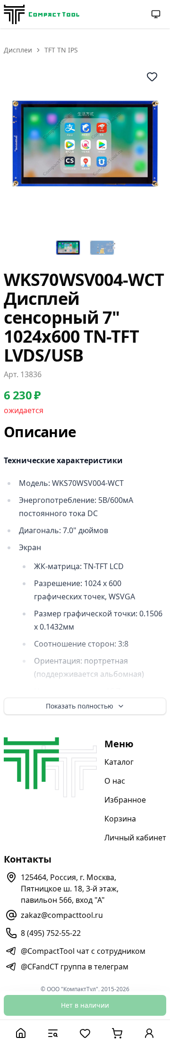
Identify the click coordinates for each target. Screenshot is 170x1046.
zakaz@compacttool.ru (62, 915)
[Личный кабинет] (149, 1033)
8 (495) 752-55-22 (51, 933)
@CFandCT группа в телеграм (74, 966)
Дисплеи (18, 49)
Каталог (119, 762)
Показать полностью (79, 705)
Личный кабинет (135, 837)
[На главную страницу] (41, 14)
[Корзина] (117, 1033)
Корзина (120, 818)
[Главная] (21, 1033)
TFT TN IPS (61, 49)
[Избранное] (85, 1033)
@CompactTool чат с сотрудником (83, 951)
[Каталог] (53, 1033)
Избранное (125, 800)
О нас (114, 781)
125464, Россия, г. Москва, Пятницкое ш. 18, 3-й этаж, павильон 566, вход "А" (70, 888)
